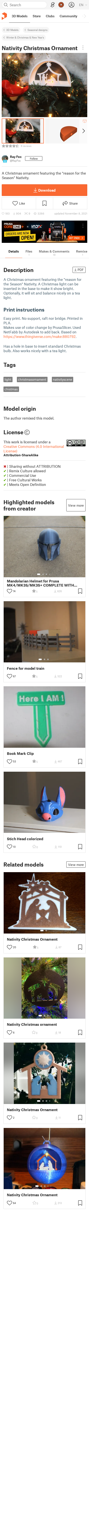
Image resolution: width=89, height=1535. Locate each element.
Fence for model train (25, 668)
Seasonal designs (37, 29)
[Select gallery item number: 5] (51, 1186)
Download (47, 190)
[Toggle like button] (9, 591)
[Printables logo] (4, 16)
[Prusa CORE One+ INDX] (44, 232)
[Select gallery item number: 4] (50, 574)
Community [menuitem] (68, 16)
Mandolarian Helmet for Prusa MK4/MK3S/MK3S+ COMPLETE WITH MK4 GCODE (40, 583)
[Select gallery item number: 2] (43, 574)
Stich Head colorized (25, 839)
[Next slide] (83, 130)
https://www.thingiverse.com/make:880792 (39, 336)
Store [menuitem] (37, 16)
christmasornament (32, 379)
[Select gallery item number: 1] (38, 574)
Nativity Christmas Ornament (32, 939)
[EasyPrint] (52, 5)
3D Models (12, 29)
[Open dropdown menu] (83, 47)
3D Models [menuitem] (19, 16)
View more (76, 505)
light (8, 379)
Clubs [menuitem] (50, 16)
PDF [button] (81, 270)
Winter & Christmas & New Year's (25, 37)
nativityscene (62, 379)
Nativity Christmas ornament (32, 1024)
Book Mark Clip (20, 753)
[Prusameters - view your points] (61, 5)
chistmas (11, 389)
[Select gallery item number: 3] (46, 574)
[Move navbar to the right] (84, 16)
